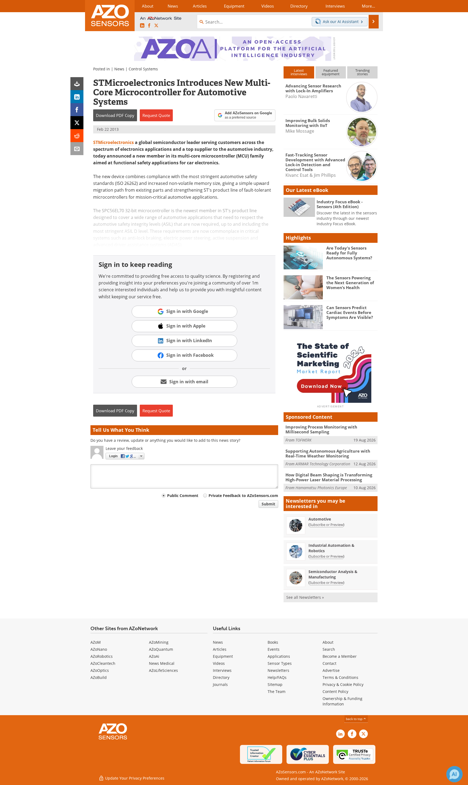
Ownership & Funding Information (342, 701)
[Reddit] (76, 135)
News (119, 68)
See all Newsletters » (305, 597)
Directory (221, 677)
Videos (219, 663)
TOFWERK (303, 440)
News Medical (161, 663)
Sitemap (275, 684)
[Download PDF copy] (76, 83)
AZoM (95, 642)
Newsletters (278, 670)
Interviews (222, 670)
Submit (268, 503)
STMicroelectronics (113, 142)
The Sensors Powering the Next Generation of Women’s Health (350, 282)
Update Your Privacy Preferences (134, 778)
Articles (219, 649)
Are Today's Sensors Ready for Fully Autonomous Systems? (349, 252)
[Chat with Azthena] (454, 774)
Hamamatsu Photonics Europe (321, 487)
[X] (76, 122)
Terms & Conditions (340, 677)
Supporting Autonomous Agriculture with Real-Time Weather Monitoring (327, 453)
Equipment (223, 656)
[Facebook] (76, 109)
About (328, 642)
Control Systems (143, 68)
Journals (220, 684)
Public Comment (182, 495)
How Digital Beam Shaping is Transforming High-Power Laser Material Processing (328, 477)
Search (329, 649)
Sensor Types (280, 663)
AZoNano (98, 649)
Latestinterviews (299, 72)
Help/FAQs (277, 677)
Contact (329, 663)
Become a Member (340, 656)
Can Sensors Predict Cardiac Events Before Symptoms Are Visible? (349, 312)
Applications (279, 656)
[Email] (76, 148)
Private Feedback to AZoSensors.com (243, 495)
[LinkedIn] (76, 96)
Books (273, 642)
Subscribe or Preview (326, 524)
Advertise (331, 670)
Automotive (319, 519)
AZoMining (158, 642)
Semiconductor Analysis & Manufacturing (333, 574)
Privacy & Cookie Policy (343, 684)
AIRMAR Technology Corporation (322, 463)
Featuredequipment (331, 72)
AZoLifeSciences (163, 670)
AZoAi (154, 656)
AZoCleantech (102, 663)
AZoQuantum (161, 649)
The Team (276, 691)
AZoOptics (99, 670)
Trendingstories (362, 72)
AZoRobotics (101, 656)
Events (274, 649)
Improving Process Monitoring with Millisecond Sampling (321, 429)
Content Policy (335, 691)
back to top (354, 719)
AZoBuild (98, 677)
